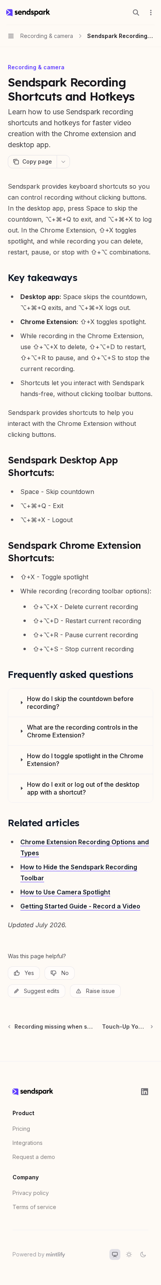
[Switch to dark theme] (143, 1254)
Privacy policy (31, 1192)
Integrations (28, 1142)
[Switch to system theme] (114, 1254)
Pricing (21, 1128)
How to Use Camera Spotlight (65, 892)
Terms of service (34, 1207)
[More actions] (151, 12)
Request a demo (34, 1156)
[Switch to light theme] (128, 1254)
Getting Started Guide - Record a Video (80, 906)
